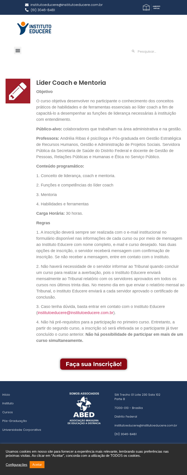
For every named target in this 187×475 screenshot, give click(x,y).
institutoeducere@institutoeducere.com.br (75, 312)
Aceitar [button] (37, 464)
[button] (17, 50)
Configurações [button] (16, 465)
